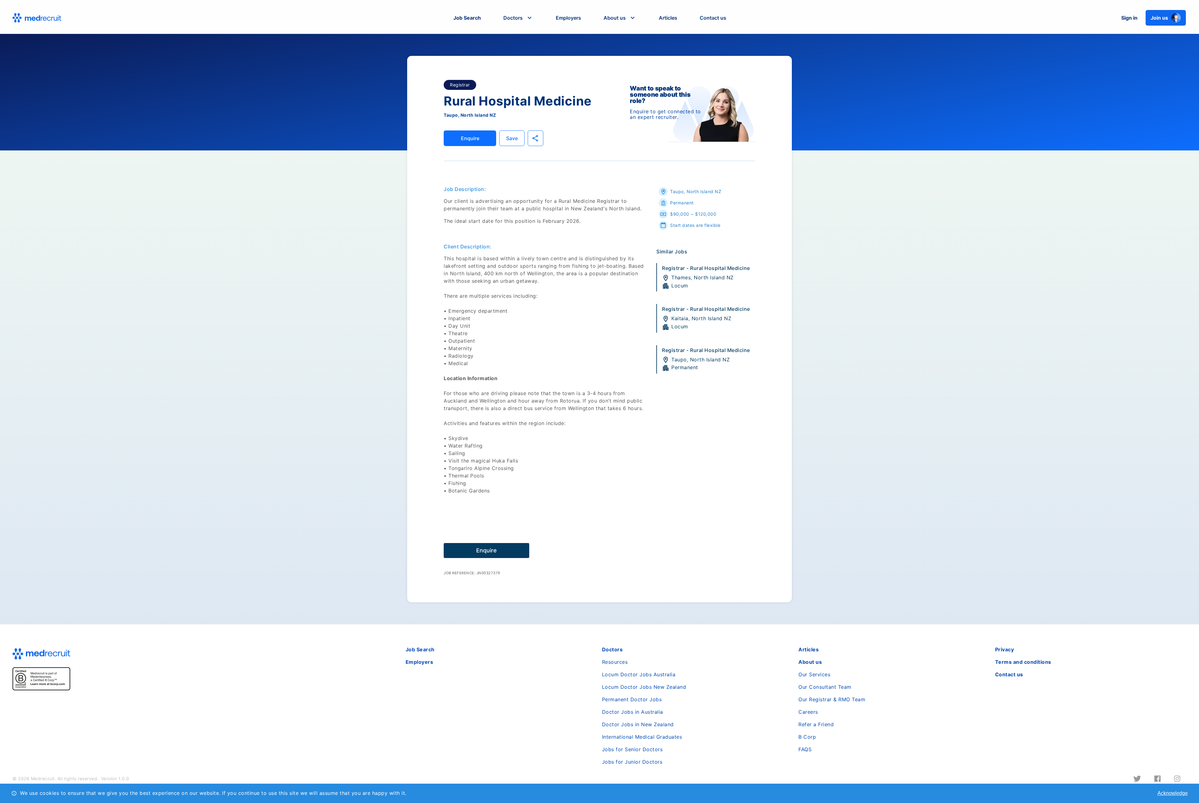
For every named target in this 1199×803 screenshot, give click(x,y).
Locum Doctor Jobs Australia (639, 674)
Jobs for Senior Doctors (632, 749)
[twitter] (1137, 779)
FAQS (805, 749)
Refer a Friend (816, 724)
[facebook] (1157, 779)
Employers (568, 18)
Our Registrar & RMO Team (831, 699)
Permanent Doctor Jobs (632, 699)
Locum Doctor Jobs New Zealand (644, 687)
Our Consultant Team (824, 687)
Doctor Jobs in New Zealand (638, 724)
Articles (668, 18)
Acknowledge (1172, 793)
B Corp (807, 737)
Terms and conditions (1023, 662)
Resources (615, 662)
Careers (808, 712)
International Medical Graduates (642, 737)
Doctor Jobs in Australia (632, 712)
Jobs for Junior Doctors (632, 762)
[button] (518, 18)
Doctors (612, 649)
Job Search (467, 18)
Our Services (814, 674)
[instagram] (1177, 779)
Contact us (713, 18)
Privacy (1004, 649)
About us (810, 662)
